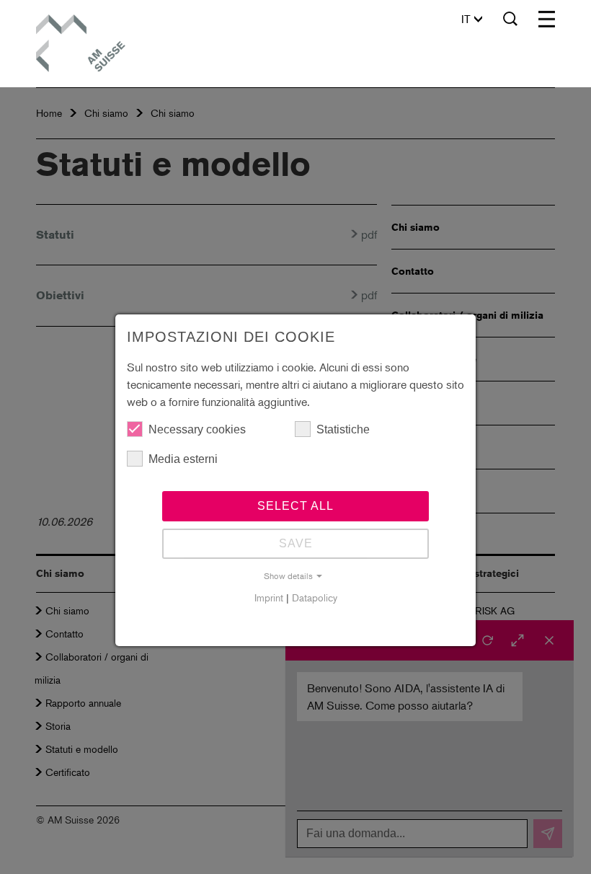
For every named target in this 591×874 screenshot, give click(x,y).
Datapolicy (314, 597)
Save (296, 543)
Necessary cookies (197, 429)
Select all (295, 506)
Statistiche (343, 429)
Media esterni (183, 459)
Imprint (268, 597)
